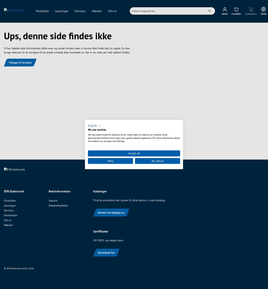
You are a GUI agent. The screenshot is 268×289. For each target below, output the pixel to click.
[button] (94, 125)
